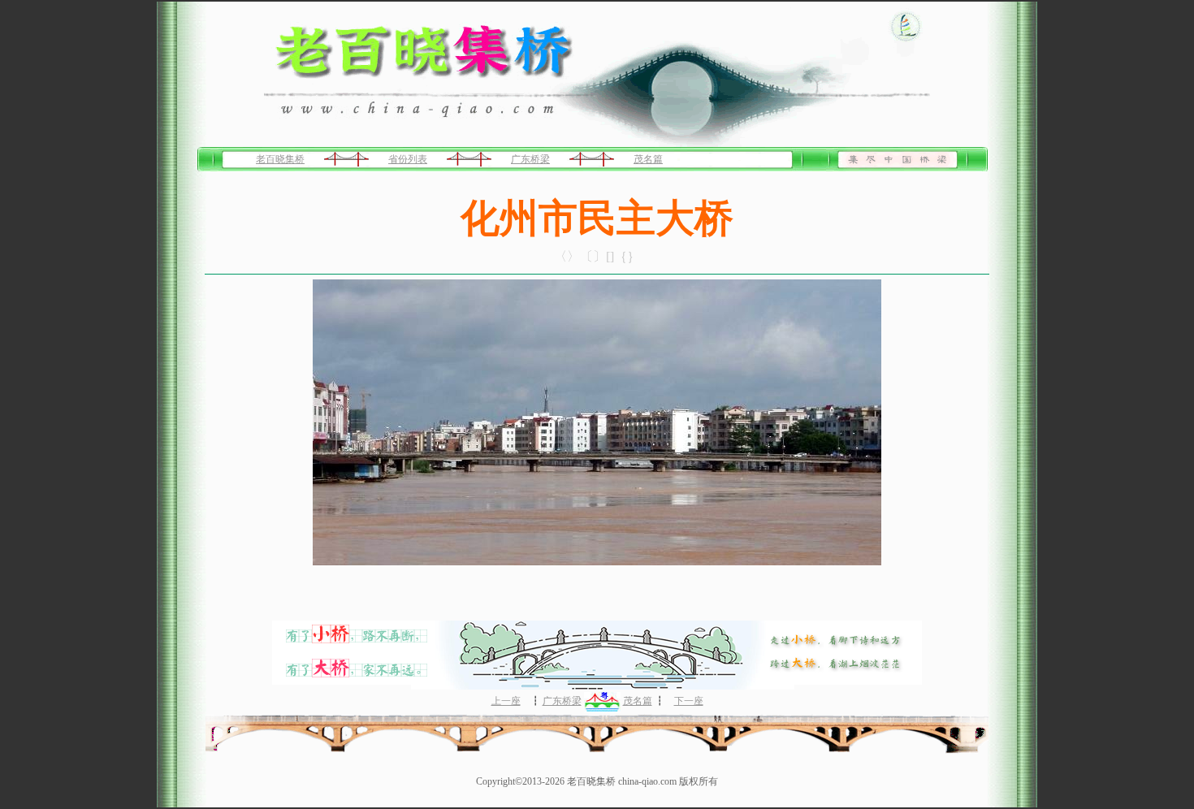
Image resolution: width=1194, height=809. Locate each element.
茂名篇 (648, 159)
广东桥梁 (530, 159)
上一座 (506, 701)
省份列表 (407, 159)
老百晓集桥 (280, 159)
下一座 (688, 701)
